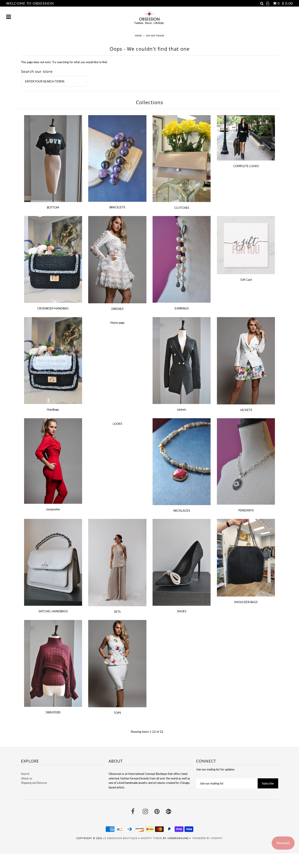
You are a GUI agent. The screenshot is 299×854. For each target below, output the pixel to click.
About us (26, 778)
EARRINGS (182, 308)
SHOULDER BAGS (246, 602)
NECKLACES (181, 510)
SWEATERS (53, 712)
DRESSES (117, 309)
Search (25, 773)
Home (138, 35)
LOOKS (117, 423)
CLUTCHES (181, 207)
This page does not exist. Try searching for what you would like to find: (64, 62)
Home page (117, 322)
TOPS (117, 713)
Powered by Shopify (208, 838)
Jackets (181, 409)
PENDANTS (246, 510)
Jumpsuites (53, 509)
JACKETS (246, 410)
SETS (117, 611)
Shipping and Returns (34, 782)
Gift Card (246, 279)
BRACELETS (117, 207)
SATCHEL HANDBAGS (53, 611)
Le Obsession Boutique (120, 838)
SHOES (181, 611)
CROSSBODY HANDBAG (53, 308)
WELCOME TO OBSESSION (30, 3)
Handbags (53, 409)
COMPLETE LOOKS (246, 166)
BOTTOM (53, 207)
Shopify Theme (151, 838)
